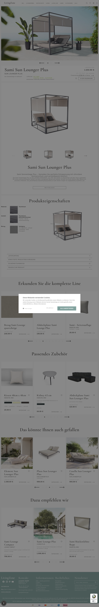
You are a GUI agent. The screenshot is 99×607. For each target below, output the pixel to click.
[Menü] (96, 595)
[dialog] (49, 303)
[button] (27, 308)
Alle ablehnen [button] (49, 308)
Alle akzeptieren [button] (66, 308)
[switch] (93, 601)
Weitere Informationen (40, 304)
